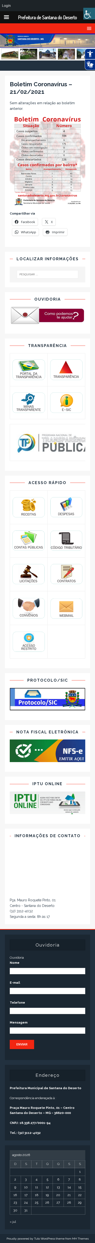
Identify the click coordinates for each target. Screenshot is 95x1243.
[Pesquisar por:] (48, 274)
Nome (14, 963)
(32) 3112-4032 (21, 911)
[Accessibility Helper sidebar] (89, 13)
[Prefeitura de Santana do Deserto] (47, 58)
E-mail (15, 982)
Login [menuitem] (6, 5)
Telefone (17, 1002)
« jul (13, 1222)
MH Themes (80, 1238)
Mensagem (19, 1022)
